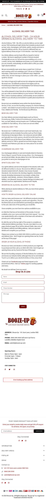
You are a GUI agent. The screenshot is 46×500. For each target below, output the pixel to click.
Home (3, 25)
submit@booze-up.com (12, 475)
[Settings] (38, 15)
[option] (23, 22)
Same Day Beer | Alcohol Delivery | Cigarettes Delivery (23, 21)
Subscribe (39, 431)
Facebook (14, 261)
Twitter (23, 263)
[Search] (6, 15)
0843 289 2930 (9, 471)
